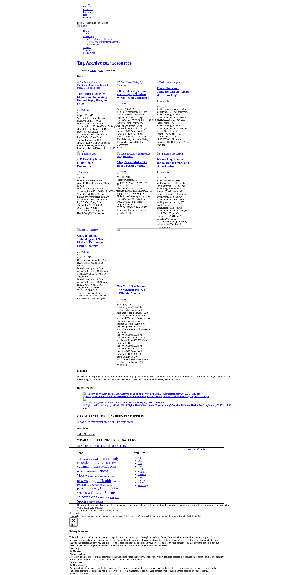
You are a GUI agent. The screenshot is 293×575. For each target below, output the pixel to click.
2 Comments (123, 103)
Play (102, 488)
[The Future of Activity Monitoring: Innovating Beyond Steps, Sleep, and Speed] (93, 87)
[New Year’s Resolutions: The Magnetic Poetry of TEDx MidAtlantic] (154, 280)
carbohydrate (98, 463)
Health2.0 (94, 476)
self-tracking (87, 497)
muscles (81, 484)
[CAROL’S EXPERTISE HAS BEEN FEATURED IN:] (105, 422)
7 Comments (83, 251)
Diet (140, 463)
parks (104, 485)
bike (108, 459)
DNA (113, 466)
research (88, 493)
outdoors (96, 484)
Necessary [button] (74, 548)
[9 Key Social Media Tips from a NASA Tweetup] (133, 156)
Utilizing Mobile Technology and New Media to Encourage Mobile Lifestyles (90, 240)
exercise (83, 471)
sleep (112, 497)
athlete (100, 459)
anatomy (86, 459)
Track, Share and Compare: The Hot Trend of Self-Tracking (173, 92)
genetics (112, 471)
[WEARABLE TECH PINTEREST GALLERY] (102, 446)
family (93, 472)
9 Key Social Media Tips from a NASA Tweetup (132, 164)
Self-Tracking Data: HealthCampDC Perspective (89, 163)
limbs (112, 476)
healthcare (104, 476)
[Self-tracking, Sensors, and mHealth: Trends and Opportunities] (170, 153)
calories (88, 462)
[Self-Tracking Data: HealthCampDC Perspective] (86, 153)
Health (83, 475)
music (89, 485)
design (105, 466)
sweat (89, 502)
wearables (97, 501)
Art (139, 458)
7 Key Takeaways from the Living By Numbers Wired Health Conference (133, 94)
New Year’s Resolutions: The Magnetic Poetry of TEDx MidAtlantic (132, 290)
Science (110, 492)
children (111, 462)
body (115, 459)
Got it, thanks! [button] (194, 516)
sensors (103, 497)
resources (99, 493)
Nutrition (142, 474)
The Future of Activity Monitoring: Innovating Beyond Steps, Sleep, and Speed (93, 98)
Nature (141, 471)
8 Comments (163, 172)
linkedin (82, 481)
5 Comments (123, 171)
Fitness (102, 471)
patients (109, 485)
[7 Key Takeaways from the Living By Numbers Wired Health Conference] (133, 85)
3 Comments (163, 101)
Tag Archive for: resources (104, 63)
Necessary (78, 551)
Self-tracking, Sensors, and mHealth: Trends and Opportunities (173, 163)
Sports (81, 501)
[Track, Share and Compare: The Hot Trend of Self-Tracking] (168, 82)
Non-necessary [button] (76, 562)
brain (80, 462)
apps (93, 458)
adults (79, 459)
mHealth (104, 480)
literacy (93, 481)
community (85, 466)
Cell (105, 463)
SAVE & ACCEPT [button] (78, 573)
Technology (143, 485)
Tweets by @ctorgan (196, 449)
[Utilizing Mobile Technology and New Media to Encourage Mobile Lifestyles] (87, 229)
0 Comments (83, 109)
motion (116, 481)
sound (117, 498)
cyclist (97, 466)
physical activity (88, 488)
